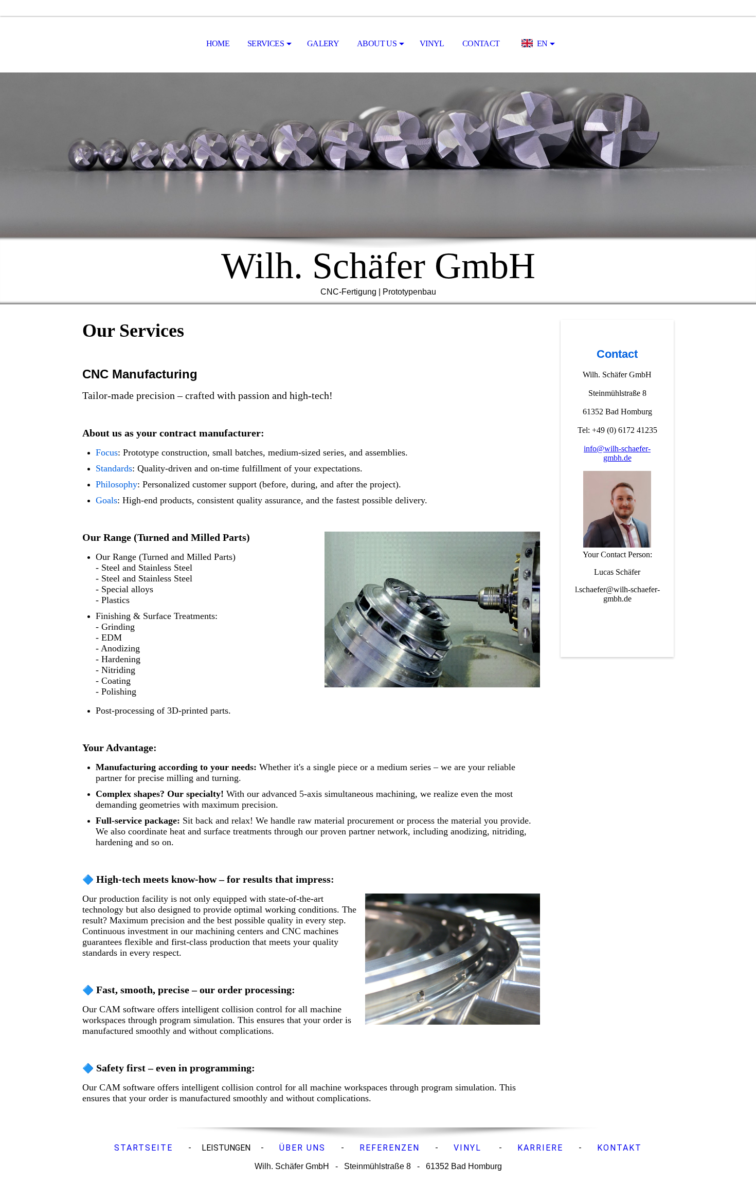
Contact (481, 43)
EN (542, 43)
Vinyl (432, 43)
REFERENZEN (389, 1148)
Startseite (143, 1148)
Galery (323, 43)
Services (265, 43)
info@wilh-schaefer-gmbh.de (617, 453)
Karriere (540, 1148)
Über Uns (302, 1148)
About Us (377, 43)
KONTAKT (619, 1148)
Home (217, 43)
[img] (378, 154)
